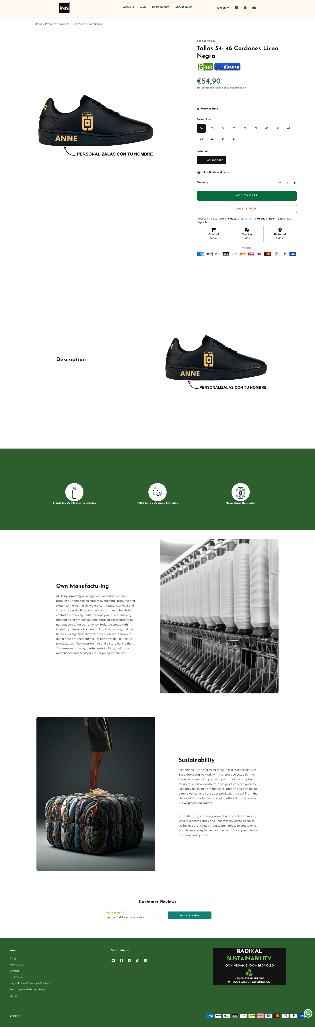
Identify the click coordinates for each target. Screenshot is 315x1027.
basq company (206, 40)
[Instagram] (113, 960)
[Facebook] (121, 960)
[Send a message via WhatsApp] (308, 1013)
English (13, 1015)
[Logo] (64, 7)
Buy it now (246, 208)
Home (39, 24)
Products (51, 24)
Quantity (202, 182)
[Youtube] (129, 960)
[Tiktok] (137, 960)
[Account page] (245, 8)
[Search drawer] (236, 8)
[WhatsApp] (145, 960)
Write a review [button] (190, 915)
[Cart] (254, 8)
